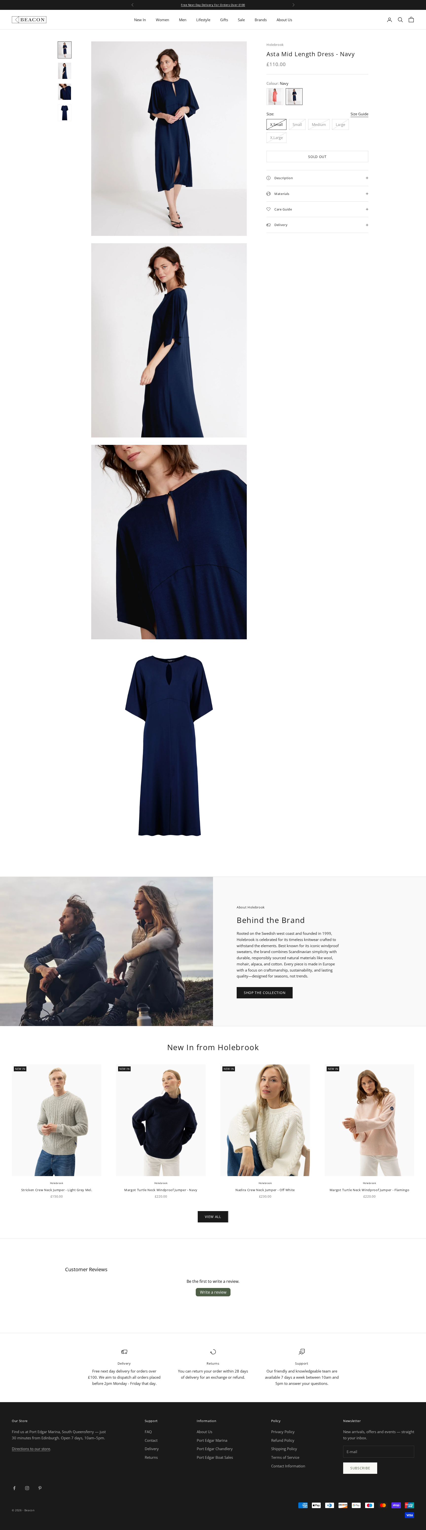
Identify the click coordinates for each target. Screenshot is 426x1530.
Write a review (213, 1292)
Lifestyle (203, 19)
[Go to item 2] (64, 70)
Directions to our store (31, 1448)
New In (140, 19)
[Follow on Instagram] (27, 1488)
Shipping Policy (284, 1448)
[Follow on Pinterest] (39, 1488)
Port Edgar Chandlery (215, 1448)
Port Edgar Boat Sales (215, 1457)
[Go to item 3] (64, 91)
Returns (151, 1457)
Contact (151, 1440)
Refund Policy (282, 1440)
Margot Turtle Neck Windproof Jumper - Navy (160, 1190)
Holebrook (275, 44)
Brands (261, 19)
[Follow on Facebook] (14, 1488)
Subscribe (360, 1468)
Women (162, 19)
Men (182, 19)
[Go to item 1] (64, 49)
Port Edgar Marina (212, 1440)
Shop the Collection (264, 992)
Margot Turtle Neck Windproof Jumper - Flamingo (369, 1190)
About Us (284, 19)
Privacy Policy (283, 1431)
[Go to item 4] (64, 112)
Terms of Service (285, 1457)
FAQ (148, 1431)
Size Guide (359, 113)
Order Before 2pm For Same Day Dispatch (213, 5)
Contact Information (288, 1465)
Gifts (224, 19)
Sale (241, 19)
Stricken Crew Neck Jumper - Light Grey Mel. (56, 1190)
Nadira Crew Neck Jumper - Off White (265, 1190)
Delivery (152, 1448)
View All (213, 1216)
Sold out (317, 156)
